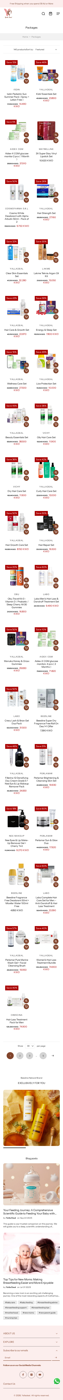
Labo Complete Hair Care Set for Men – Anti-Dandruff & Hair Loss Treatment (46, 902)
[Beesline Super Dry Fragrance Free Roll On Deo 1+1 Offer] (46, 698)
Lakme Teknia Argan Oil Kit (46, 275)
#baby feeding (26, 1302)
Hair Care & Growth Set (16, 329)
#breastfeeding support (16, 1307)
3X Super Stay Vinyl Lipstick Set (46, 155)
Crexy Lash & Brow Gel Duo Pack (17, 722)
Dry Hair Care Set (17, 491)
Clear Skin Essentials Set (17, 275)
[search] (43, 13)
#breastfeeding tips (40, 1307)
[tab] (5, 142)
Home (25, 37)
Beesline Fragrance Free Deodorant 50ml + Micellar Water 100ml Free (17, 902)
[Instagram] (31, 1374)
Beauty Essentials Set (16, 437)
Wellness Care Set (16, 383)
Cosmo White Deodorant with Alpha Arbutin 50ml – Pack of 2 (17, 217)
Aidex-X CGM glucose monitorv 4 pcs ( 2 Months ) (46, 664)
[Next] (52, 1055)
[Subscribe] (56, 1358)
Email (7, 1358)
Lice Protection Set (46, 383)
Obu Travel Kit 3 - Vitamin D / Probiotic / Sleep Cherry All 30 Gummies (16, 603)
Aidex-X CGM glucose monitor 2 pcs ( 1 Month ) (16, 156)
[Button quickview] (26, 75)
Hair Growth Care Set (16, 545)
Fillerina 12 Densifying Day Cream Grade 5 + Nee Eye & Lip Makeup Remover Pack (17, 782)
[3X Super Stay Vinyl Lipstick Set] (46, 131)
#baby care (10, 1302)
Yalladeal (26, 1395)
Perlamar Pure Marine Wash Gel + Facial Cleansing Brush (16, 962)
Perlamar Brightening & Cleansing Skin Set (46, 779)
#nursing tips (11, 1318)
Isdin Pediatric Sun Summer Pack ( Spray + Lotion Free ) (16, 97)
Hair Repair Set (46, 545)
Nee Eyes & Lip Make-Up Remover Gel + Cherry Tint (16, 843)
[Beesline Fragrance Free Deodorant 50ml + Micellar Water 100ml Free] (16, 875)
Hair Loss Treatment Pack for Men (16, 1021)
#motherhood (11, 1312)
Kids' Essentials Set (46, 94)
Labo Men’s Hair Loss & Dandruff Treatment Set (46, 600)
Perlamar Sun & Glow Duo (46, 842)
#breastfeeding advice (47, 1302)
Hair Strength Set (46, 213)
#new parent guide (47, 1312)
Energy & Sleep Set (46, 329)
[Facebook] (23, 1374)
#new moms (28, 1312)
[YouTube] (39, 1374)
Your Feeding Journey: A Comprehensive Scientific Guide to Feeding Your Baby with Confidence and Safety (29, 1212)
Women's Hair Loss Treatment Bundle (46, 961)
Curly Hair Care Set (46, 491)
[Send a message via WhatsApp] (56, 1381)
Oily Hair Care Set (46, 437)
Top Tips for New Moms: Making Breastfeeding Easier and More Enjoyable (28, 1281)
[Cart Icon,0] (50, 13)
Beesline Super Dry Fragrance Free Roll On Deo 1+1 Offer (46, 723)
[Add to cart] (26, 81)
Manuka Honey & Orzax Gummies (16, 662)
